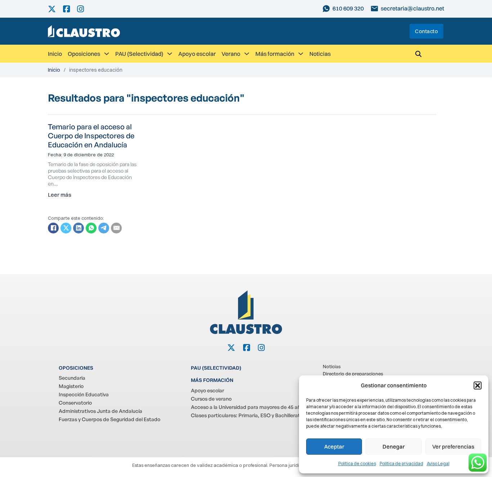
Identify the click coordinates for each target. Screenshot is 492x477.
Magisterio (71, 386)
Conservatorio (75, 403)
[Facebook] (53, 228)
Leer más (59, 194)
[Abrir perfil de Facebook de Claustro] (70, 9)
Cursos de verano (211, 399)
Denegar (394, 446)
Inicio (55, 53)
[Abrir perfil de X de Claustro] (55, 9)
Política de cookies (357, 463)
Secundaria (72, 378)
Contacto (426, 31)
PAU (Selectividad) (139, 53)
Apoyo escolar (197, 53)
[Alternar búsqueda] (418, 53)
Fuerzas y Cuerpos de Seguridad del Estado (109, 419)
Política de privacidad (401, 463)
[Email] (116, 228)
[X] (66, 228)
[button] (477, 385)
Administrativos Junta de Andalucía (100, 411)
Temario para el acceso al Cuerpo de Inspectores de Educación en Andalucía (91, 135)
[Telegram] (103, 228)
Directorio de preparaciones (353, 373)
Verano (231, 53)
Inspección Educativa (84, 394)
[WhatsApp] (91, 228)
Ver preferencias (453, 446)
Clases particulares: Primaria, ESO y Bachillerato (247, 415)
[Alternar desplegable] (106, 54)
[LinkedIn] (78, 228)
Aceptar (334, 446)
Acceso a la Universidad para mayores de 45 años (248, 407)
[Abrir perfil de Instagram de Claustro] (84, 9)
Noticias (320, 53)
